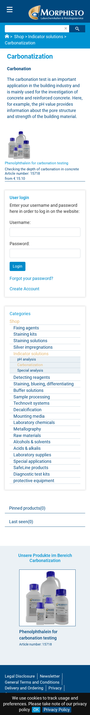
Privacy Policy (57, 709)
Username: (20, 222)
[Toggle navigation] (9, 9)
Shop (19, 36)
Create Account (24, 288)
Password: (20, 243)
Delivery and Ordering (24, 688)
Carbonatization (20, 42)
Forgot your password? (31, 278)
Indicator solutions (45, 36)
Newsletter (50, 676)
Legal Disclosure (20, 676)
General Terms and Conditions (32, 682)
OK (36, 709)
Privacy (55, 688)
